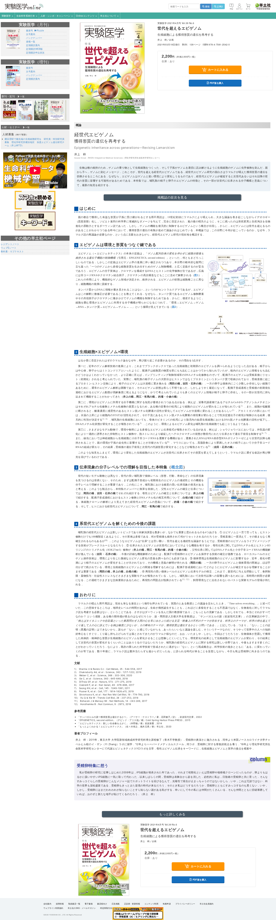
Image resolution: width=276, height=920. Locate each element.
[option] (9, 110)
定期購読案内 (33, 45)
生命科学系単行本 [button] (26, 15)
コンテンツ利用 (151, 904)
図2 (174, 307)
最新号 (29, 30)
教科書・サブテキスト (12, 251)
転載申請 (167, 904)
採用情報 (60, 904)
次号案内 (30, 34)
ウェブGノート (8, 247)
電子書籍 (89, 904)
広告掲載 (116, 904)
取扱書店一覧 (74, 904)
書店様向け (102, 904)
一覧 (21, 96)
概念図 (177, 467)
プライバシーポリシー (185, 904)
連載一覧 (30, 41)
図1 (196, 275)
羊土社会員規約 (207, 904)
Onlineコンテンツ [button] (85, 15)
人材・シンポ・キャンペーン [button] (56, 15)
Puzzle (40, 30)
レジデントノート (10, 244)
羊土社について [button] (108, 15)
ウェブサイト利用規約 (53, 908)
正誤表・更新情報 (132, 904)
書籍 (207, 6)
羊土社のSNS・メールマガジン (82, 908)
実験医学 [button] (7, 15)
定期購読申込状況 (35, 52)
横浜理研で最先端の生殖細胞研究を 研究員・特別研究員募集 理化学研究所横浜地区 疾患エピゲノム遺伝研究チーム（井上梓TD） (34, 142)
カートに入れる (218, 70)
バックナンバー (34, 37)
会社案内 (47, 904)
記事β (219, 6)
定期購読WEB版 (34, 48)
